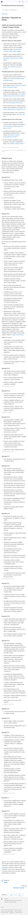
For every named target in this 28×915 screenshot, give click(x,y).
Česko (2, 907)
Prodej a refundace (4, 912)
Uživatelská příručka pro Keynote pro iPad (14, 5)
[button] (19, 1)
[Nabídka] (26, 1)
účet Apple (5, 867)
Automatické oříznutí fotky (15, 102)
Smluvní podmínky (18, 910)
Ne (19, 894)
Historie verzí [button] (7, 158)
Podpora (6, 898)
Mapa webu (12, 912)
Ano (11, 894)
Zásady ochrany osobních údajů (7, 910)
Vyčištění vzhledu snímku (16, 143)
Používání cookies (18, 912)
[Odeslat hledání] (3, 10)
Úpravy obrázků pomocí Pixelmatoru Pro (14, 109)
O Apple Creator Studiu (17, 334)
